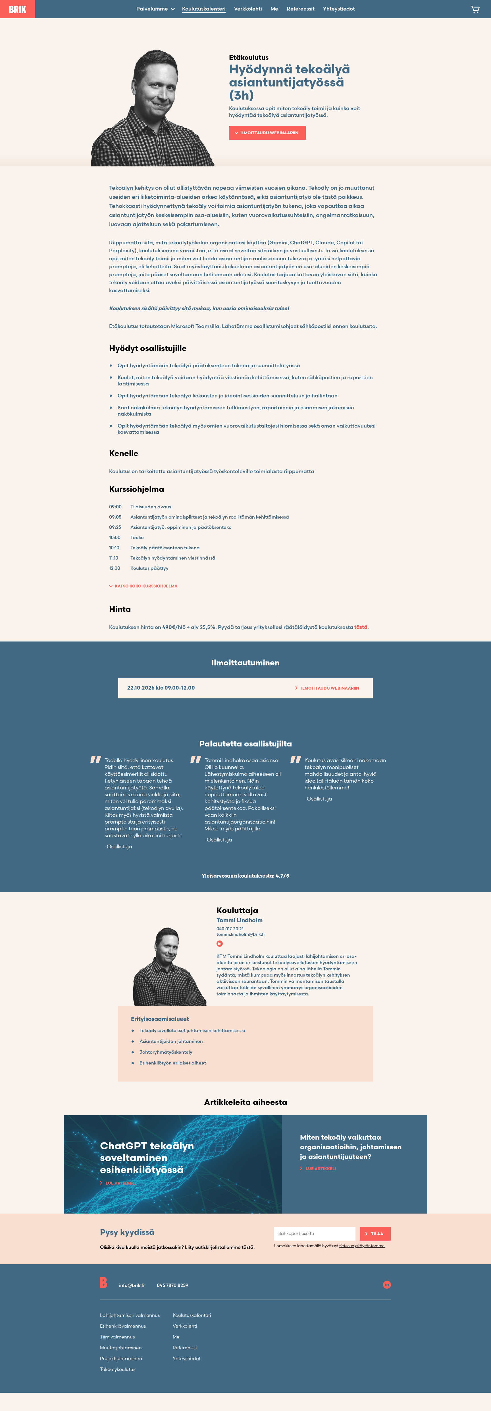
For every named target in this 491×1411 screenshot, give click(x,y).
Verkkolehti (248, 9)
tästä (360, 627)
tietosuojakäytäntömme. (362, 1245)
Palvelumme (152, 9)
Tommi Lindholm (240, 920)
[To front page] (17, 9)
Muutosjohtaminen (121, 1348)
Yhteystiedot (339, 9)
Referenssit (301, 9)
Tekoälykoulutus (117, 1369)
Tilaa (377, 1233)
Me (274, 9)
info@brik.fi (131, 1285)
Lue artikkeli (121, 1183)
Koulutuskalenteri (204, 9)
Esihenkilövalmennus (123, 1326)
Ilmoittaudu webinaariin (269, 133)
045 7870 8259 (172, 1285)
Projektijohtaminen (121, 1359)
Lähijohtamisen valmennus (130, 1315)
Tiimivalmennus (117, 1337)
